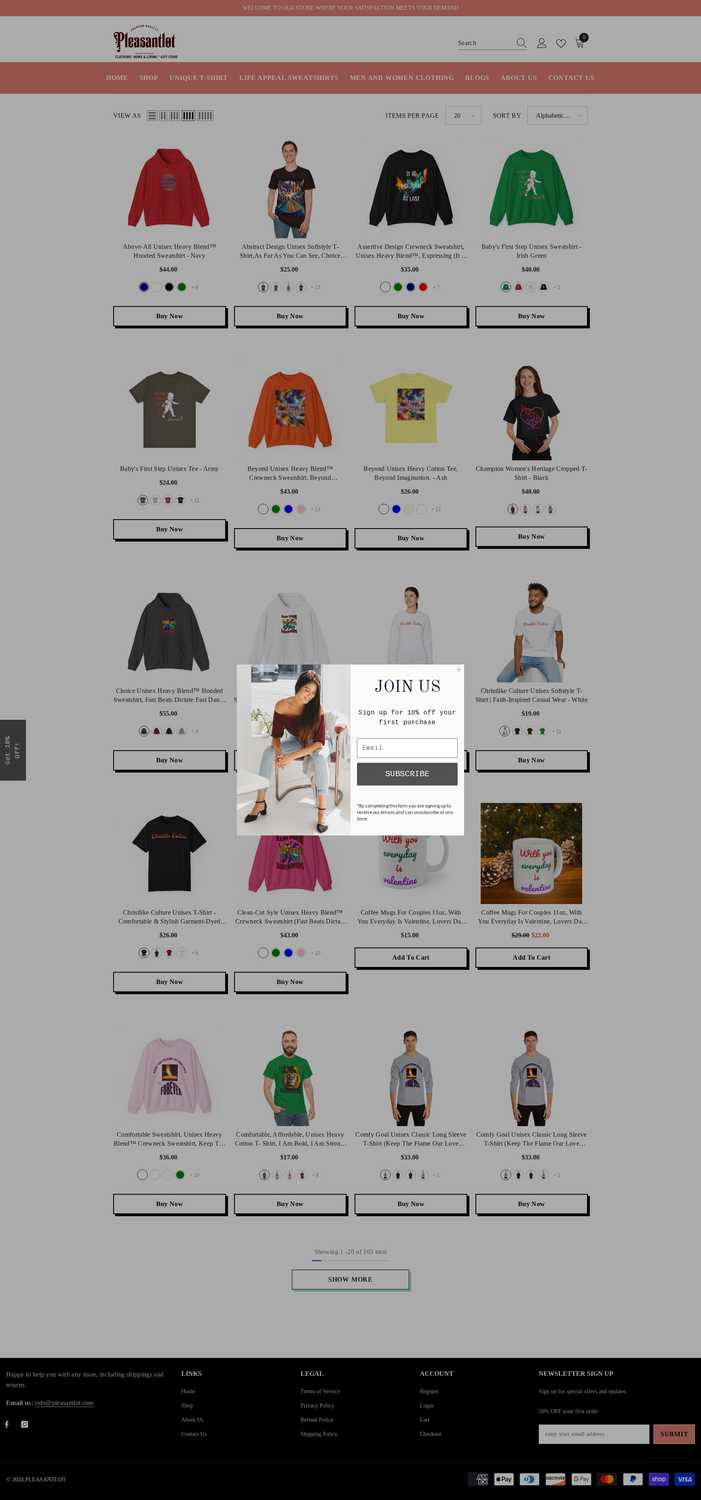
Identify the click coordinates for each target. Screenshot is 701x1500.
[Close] (459, 670)
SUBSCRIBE (407, 774)
